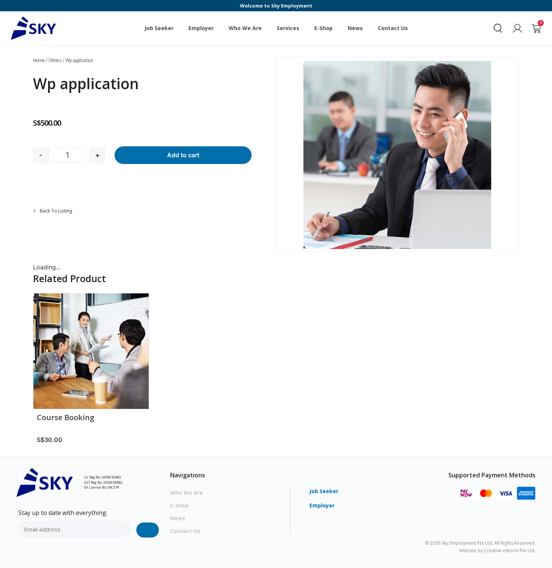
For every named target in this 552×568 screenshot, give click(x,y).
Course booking (65, 417)
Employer (201, 28)
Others (55, 60)
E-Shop (323, 28)
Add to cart (183, 155)
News (355, 28)
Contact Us (393, 28)
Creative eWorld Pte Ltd (509, 550)
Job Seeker (159, 28)
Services (288, 28)
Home (39, 60)
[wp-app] (397, 155)
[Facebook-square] (23, 549)
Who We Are (245, 28)
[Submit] (147, 530)
